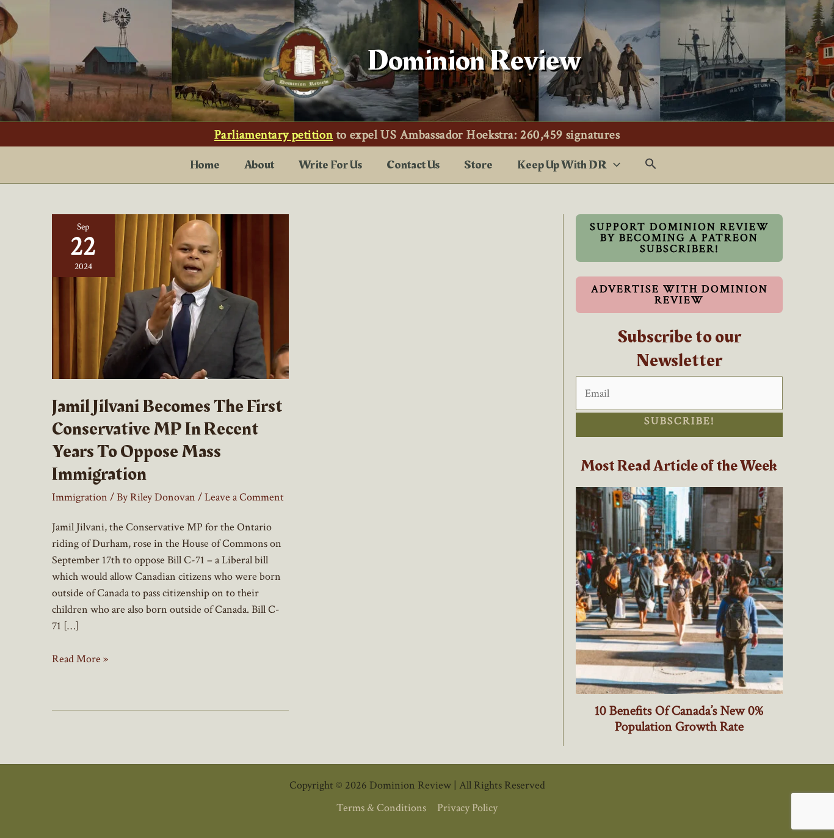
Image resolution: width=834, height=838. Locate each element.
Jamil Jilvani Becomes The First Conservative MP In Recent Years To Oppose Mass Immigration (167, 440)
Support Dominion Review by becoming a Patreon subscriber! (679, 238)
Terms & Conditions (381, 808)
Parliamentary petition (273, 134)
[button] (613, 164)
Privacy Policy (467, 808)
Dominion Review (474, 60)
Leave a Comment (244, 497)
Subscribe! (679, 421)
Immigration (79, 497)
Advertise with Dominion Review (679, 294)
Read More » (80, 659)
